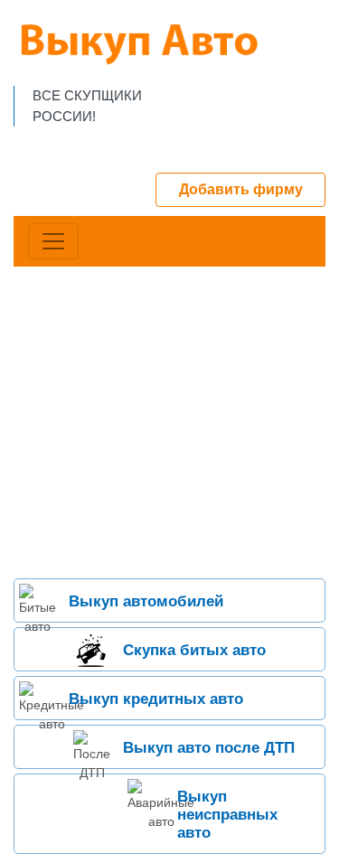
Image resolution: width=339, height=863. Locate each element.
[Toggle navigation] (53, 241)
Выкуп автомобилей (146, 601)
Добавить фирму (241, 189)
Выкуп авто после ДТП (209, 747)
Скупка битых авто (194, 650)
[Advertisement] (169, 422)
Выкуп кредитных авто (156, 699)
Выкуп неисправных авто (227, 814)
